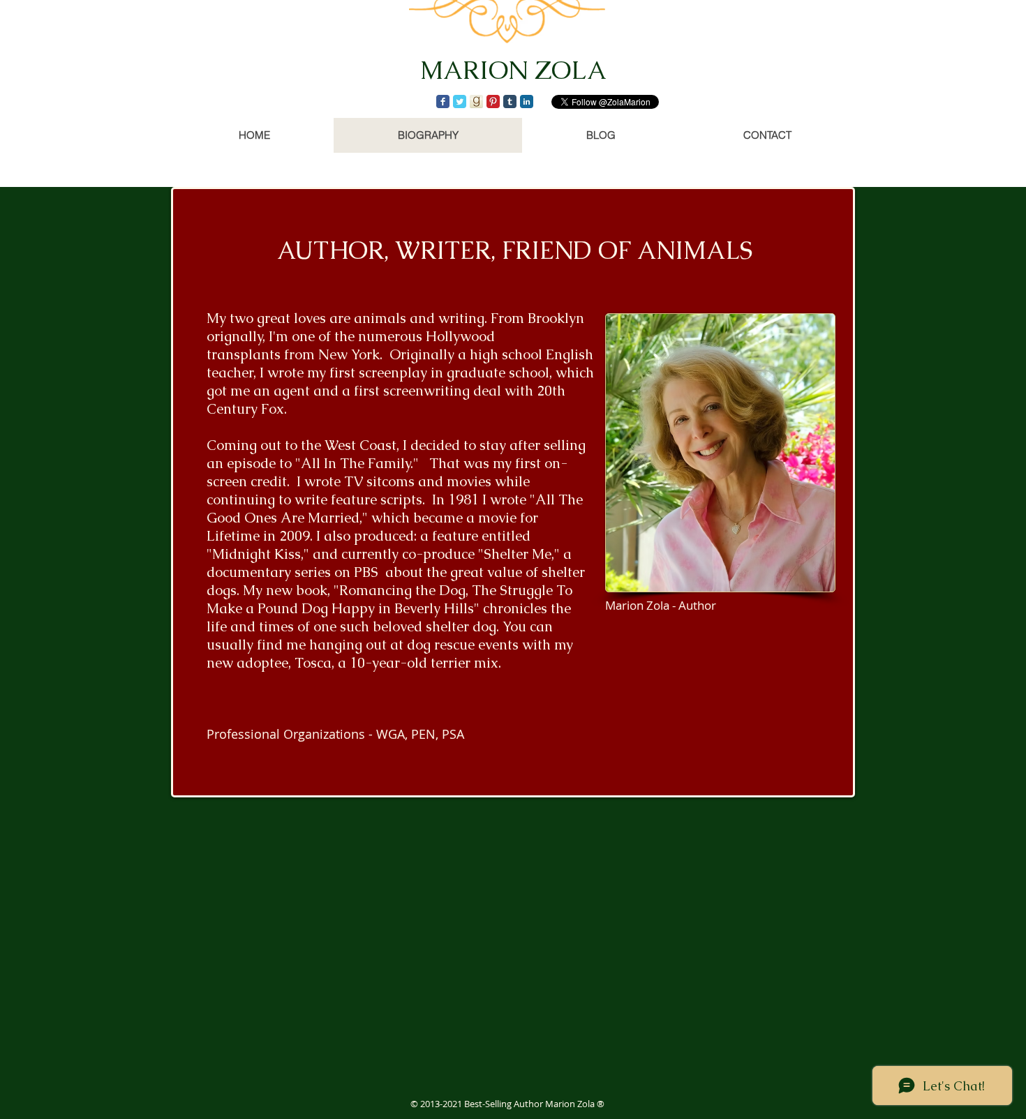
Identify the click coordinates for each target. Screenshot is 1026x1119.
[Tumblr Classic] (509, 101)
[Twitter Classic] (459, 101)
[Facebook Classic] (442, 101)
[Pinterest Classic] (493, 101)
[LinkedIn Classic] (526, 101)
